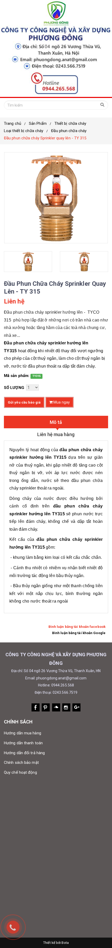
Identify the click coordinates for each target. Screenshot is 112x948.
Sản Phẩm (38, 123)
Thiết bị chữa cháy (70, 123)
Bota (65, 943)
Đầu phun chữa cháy (68, 130)
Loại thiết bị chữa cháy (23, 130)
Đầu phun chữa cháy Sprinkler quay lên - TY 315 (45, 138)
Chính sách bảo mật (21, 762)
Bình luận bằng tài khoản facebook (76, 627)
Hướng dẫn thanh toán (23, 743)
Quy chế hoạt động (20, 772)
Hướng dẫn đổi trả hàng (24, 753)
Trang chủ (12, 123)
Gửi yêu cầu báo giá (24, 402)
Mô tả (56, 422)
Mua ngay (61, 402)
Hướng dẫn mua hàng (22, 733)
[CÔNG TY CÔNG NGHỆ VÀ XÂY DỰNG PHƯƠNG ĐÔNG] (56, 48)
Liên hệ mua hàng (55, 434)
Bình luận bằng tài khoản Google (78, 633)
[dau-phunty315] (28, 261)
